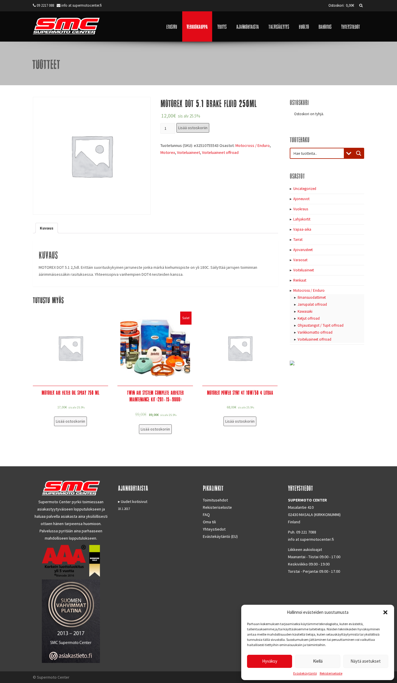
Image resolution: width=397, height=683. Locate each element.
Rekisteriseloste (331, 673)
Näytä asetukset (365, 661)
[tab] (46, 228)
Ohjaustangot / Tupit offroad (321, 325)
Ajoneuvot (301, 198)
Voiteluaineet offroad (220, 152)
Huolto (304, 26)
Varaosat (300, 259)
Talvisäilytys (279, 26)
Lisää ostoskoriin (193, 127)
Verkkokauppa (197, 26)
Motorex (167, 152)
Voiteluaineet (188, 152)
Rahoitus (325, 26)
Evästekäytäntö (305, 673)
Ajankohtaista (247, 26)
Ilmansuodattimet (312, 297)
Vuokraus (300, 209)
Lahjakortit (301, 219)
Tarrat (298, 239)
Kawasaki (305, 311)
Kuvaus (46, 228)
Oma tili (209, 521)
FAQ (206, 514)
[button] (385, 612)
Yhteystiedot (350, 26)
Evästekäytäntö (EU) (220, 536)
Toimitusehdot (215, 500)
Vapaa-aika (302, 229)
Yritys (222, 26)
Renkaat (299, 280)
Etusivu (171, 26)
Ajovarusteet (303, 249)
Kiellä (318, 661)
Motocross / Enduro (252, 145)
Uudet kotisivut (134, 501)
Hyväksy (269, 661)
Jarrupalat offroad (312, 304)
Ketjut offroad (309, 318)
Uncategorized (304, 188)
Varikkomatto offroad (315, 332)
